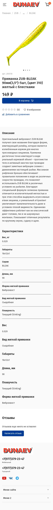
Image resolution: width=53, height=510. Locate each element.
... (24, 13)
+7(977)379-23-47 (13, 459)
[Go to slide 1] (23, 70)
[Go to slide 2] (25, 70)
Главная (6, 13)
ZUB (16, 13)
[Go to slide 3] (27, 70)
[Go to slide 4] (29, 70)
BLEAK (32, 13)
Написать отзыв (13, 433)
